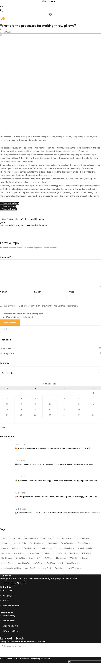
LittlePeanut (61, 553)
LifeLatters (47, 553)
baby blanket (15, 538)
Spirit (61, 563)
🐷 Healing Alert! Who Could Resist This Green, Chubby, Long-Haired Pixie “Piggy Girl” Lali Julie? (56, 496)
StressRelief (30, 568)
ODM (31, 558)
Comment (5, 257)
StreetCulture (72, 563)
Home (58, 548)
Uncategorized (7, 353)
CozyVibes (6, 543)
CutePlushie (52, 543)
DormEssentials (67, 543)
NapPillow (74, 553)
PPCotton (74, 558)
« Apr (2, 427)
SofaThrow (38, 563)
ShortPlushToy (24, 563)
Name (3, 291)
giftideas (16, 548)
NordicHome (6, 558)
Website (73, 291)
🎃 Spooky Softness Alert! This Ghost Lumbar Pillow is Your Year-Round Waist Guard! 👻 (52, 448)
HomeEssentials (85, 548)
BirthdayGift (47, 538)
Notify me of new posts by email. (18, 317)
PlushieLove (61, 558)
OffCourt (48, 558)
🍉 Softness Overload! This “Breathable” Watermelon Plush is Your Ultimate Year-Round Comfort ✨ (58, 513)
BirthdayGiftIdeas (63, 538)
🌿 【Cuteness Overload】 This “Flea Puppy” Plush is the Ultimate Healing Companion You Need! (56, 480)
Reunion (85, 558)
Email (37, 291)
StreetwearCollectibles (11, 568)
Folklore (4, 548)
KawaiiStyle (34, 553)
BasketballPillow (31, 538)
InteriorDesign (20, 553)
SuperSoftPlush (45, 568)
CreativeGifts (20, 543)
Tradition (59, 568)
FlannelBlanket (84, 543)
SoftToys (51, 563)
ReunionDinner (7, 563)
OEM (39, 558)
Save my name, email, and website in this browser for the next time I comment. (40, 306)
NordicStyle (20, 558)
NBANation (86, 553)
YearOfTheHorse (74, 568)
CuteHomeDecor (37, 543)
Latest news (5, 348)
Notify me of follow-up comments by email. (23, 313)
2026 (3, 538)
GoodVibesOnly (30, 548)
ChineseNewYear (82, 538)
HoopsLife (5, 553)
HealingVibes (46, 548)
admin (5, 29)
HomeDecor (69, 548)
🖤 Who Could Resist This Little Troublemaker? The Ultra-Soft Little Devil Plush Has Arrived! (54, 464)
